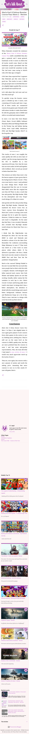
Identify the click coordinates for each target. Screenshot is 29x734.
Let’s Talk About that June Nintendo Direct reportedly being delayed (16, 711)
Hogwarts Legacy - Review (8, 620)
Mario (3, 19)
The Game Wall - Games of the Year (10, 440)
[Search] (27, 4)
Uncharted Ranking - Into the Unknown (11, 578)
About (2, 439)
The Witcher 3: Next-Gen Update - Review (11, 556)
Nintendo (22, 19)
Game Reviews (16, 16)
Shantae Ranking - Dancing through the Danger (13, 598)
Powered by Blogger (15, 727)
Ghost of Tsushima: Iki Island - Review (10, 681)
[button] (3, 25)
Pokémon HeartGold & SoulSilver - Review (12, 640)
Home (2, 436)
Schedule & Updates (6, 438)
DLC (10, 16)
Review (3, 21)
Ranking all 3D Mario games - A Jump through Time (14, 513)
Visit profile (12, 431)
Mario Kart (9, 19)
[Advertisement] (14, 406)
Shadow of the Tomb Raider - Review (10, 660)
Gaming (22, 16)
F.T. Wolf (11, 425)
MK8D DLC (16, 19)
